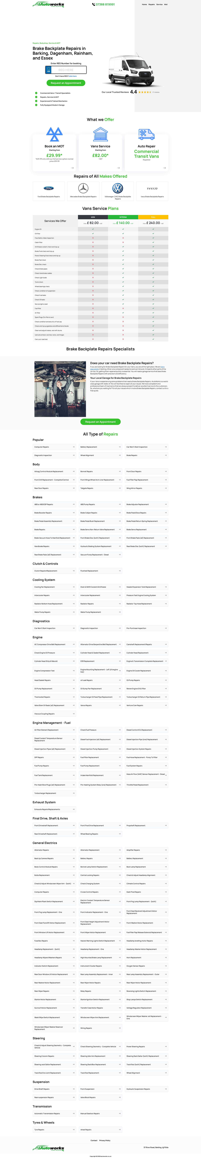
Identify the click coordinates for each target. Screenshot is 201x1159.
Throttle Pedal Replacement (138, 785)
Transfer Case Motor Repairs (92, 1008)
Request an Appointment (66, 83)
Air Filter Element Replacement (46, 730)
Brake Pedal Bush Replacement (93, 521)
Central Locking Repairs (90, 875)
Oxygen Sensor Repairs (136, 966)
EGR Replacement (88, 661)
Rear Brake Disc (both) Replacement (141, 546)
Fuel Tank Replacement (43, 775)
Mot (166, 4)
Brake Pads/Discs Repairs (137, 513)
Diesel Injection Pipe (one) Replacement (142, 739)
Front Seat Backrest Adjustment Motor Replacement (142, 912)
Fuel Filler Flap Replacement (138, 480)
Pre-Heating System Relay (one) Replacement (99, 785)
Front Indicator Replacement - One (94, 912)
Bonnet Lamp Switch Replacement (94, 867)
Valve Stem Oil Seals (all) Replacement (49, 705)
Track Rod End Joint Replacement (47, 1073)
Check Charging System (90, 883)
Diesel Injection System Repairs (139, 749)
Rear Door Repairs (41, 488)
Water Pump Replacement (91, 612)
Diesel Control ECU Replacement (140, 730)
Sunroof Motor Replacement (46, 1008)
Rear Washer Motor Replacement (47, 983)
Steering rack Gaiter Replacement (47, 1064)
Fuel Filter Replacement (90, 757)
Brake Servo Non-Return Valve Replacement (98, 529)
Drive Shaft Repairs (42, 1089)
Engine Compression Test (44, 671)
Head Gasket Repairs (42, 680)
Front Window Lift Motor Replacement (49, 932)
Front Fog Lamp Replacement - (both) (142, 901)
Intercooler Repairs (42, 595)
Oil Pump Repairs (133, 680)
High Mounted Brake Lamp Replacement (97, 957)
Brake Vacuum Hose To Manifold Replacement (52, 538)
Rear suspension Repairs (44, 1097)
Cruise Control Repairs (90, 892)
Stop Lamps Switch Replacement (140, 999)
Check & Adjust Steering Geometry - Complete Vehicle (52, 1046)
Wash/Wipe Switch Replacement (47, 1017)
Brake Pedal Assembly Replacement (48, 521)
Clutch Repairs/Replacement (46, 571)
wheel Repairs (86, 1129)
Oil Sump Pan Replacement (91, 688)
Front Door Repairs (134, 471)
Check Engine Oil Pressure (44, 653)
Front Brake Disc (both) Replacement (95, 538)
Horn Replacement (134, 957)
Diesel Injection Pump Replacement (95, 749)
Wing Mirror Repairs (135, 488)
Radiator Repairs (87, 604)
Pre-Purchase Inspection (137, 628)
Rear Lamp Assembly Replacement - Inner (97, 974)
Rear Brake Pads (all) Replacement (48, 555)
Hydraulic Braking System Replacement (96, 546)
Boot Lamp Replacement (136, 867)
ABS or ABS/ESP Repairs (43, 504)
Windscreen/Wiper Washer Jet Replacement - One (144, 1017)
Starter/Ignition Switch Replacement (95, 999)
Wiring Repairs (86, 1028)
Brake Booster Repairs (43, 513)
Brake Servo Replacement (137, 529)
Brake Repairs (132, 455)
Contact (94, 1140)
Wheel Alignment (88, 455)
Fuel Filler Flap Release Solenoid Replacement (144, 932)
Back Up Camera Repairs (44, 858)
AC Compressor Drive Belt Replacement (50, 644)
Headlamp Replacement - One (92, 949)
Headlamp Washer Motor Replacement (142, 949)
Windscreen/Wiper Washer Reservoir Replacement (48, 1028)
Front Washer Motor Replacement (140, 923)
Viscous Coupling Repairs (44, 714)
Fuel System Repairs (135, 766)
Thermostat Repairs (42, 697)
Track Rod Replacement (90, 1073)
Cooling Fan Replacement (44, 587)
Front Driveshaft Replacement (46, 825)
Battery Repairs (87, 858)
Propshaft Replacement (136, 825)
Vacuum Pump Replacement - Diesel (95, 555)
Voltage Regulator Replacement (139, 1008)
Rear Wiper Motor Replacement (139, 983)
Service (159, 4)
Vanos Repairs (86, 705)
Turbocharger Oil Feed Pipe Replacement (97, 697)
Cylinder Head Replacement (138, 653)
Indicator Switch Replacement (46, 966)
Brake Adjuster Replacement (138, 504)
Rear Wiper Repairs (42, 991)
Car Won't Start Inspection (137, 447)
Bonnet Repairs (87, 471)
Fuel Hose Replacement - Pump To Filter (142, 757)
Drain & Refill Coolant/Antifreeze (94, 587)
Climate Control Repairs (136, 883)
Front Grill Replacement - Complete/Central (51, 480)
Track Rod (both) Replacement (139, 1064)
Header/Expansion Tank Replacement (142, 587)
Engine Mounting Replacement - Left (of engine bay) (99, 670)
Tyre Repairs (39, 1129)
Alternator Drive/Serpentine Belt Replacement (99, 644)
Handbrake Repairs (42, 546)
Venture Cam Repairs (135, 705)
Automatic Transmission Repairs (47, 1113)
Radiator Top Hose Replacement (139, 604)
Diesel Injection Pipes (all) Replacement (50, 749)
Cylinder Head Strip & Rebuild (46, 661)
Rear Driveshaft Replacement (46, 834)
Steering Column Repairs (44, 1056)
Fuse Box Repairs (41, 941)
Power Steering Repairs (136, 1046)
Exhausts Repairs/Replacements (47, 809)
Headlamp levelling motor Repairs (140, 941)
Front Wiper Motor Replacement (93, 932)
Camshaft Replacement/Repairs (139, 644)
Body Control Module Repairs (46, 867)
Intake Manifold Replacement (92, 775)
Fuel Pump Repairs (41, 766)
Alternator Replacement (90, 850)
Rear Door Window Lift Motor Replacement (51, 974)
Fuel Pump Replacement (90, 766)
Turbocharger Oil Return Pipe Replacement (144, 697)
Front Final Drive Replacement (92, 825)
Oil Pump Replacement (43, 688)
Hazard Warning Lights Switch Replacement (98, 941)
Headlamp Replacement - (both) (47, 949)
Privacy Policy (104, 1140)
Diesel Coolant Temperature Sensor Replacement (48, 739)
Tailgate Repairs (87, 488)
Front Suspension (88, 1089)
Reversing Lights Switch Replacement (142, 991)
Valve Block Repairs (88, 1097)
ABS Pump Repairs (88, 504)
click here (73, 76)
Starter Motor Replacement (45, 999)
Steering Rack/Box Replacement (93, 1064)
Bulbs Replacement (42, 875)
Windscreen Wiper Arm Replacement (95, 1017)
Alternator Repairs (41, 850)
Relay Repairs (86, 991)
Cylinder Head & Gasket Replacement (95, 653)
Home (144, 4)
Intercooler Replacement (91, 595)
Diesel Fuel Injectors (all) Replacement (96, 739)
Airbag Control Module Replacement (49, 471)
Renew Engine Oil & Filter (136, 688)
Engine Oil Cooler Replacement (139, 671)
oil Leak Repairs (87, 680)
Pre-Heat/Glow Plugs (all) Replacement (50, 785)
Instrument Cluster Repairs (91, 966)
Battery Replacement (89, 447)
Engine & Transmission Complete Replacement (145, 661)
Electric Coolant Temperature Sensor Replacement (95, 901)
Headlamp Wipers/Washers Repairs (48, 957)
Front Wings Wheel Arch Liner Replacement (98, 480)
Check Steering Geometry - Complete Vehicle (99, 1046)
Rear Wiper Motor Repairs (91, 983)
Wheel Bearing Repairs (90, 834)
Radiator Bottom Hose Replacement (48, 604)
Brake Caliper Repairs (89, 513)
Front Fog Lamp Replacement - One (48, 912)
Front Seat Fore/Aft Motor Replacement (50, 923)
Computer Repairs (41, 447)
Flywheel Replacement (90, 571)
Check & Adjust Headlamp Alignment (141, 875)
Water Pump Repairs (42, 612)
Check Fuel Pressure (89, 730)
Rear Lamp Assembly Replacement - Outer (143, 974)
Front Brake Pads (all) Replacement (141, 538)
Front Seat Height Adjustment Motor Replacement (95, 923)
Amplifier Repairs (133, 850)
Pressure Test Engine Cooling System (142, 595)
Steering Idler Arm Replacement (93, 1056)
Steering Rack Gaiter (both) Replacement (143, 1056)
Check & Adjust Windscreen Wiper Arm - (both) (53, 883)
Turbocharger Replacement (45, 793)
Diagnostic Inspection (43, 455)
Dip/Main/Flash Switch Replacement (48, 901)
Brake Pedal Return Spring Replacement (142, 521)
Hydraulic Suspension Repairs (139, 1089)
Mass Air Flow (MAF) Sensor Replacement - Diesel (146, 775)
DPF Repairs (39, 757)
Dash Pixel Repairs (134, 892)
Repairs (152, 4)
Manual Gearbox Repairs (90, 1113)
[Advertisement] (100, 24)
